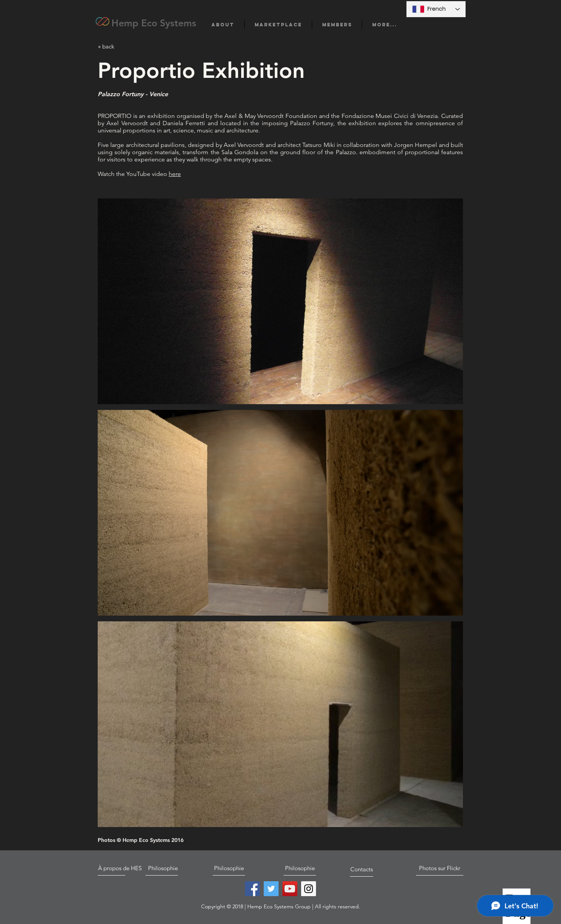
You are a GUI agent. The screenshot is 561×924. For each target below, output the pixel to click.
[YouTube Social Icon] (289, 888)
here (175, 173)
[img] (280, 301)
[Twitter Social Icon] (271, 888)
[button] (223, 25)
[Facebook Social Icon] (252, 888)
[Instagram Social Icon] (308, 888)
